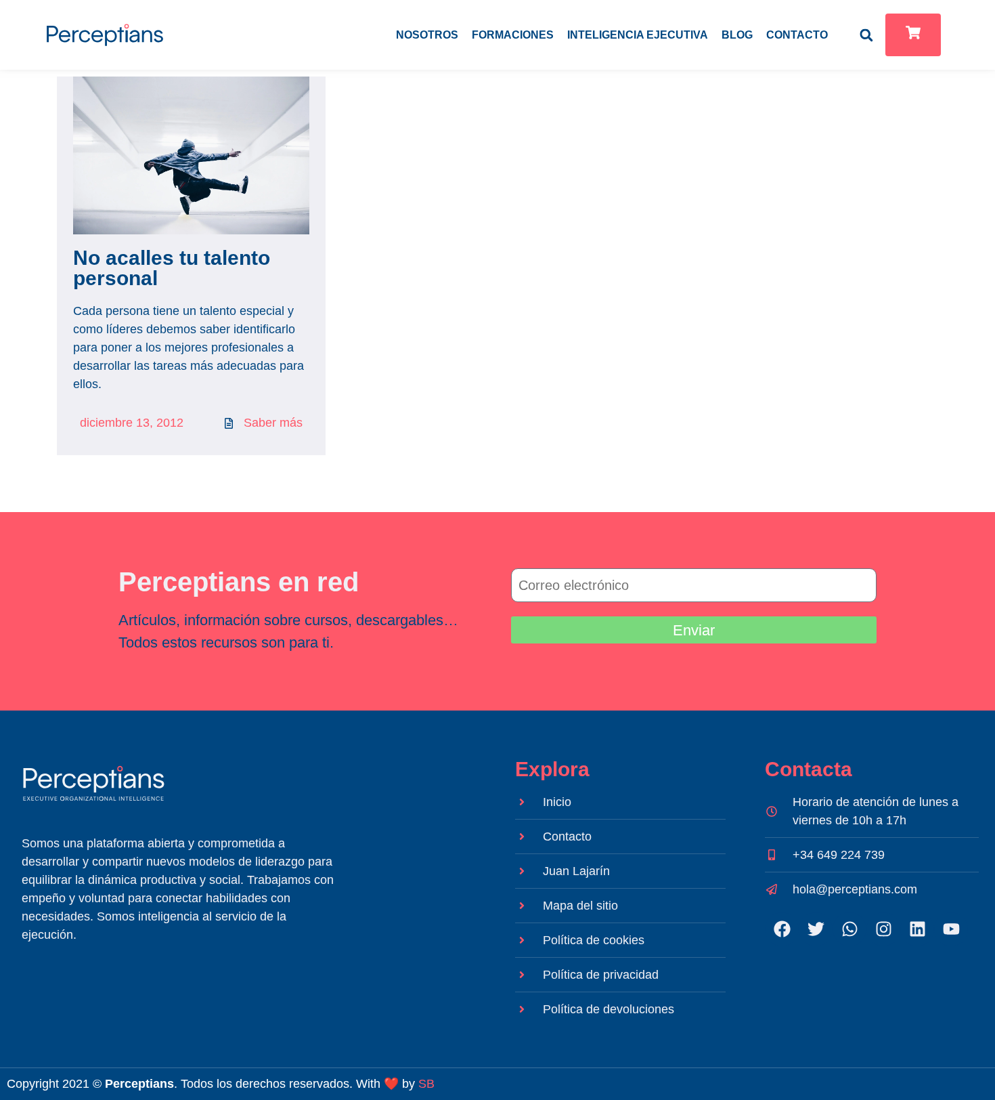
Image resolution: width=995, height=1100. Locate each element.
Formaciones (513, 35)
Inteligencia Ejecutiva (637, 35)
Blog (737, 35)
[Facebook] (782, 929)
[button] (867, 35)
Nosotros (427, 35)
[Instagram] (883, 929)
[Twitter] (816, 929)
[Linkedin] (917, 929)
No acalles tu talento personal (171, 268)
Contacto (797, 35)
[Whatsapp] (849, 929)
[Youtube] (951, 929)
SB (426, 1084)
